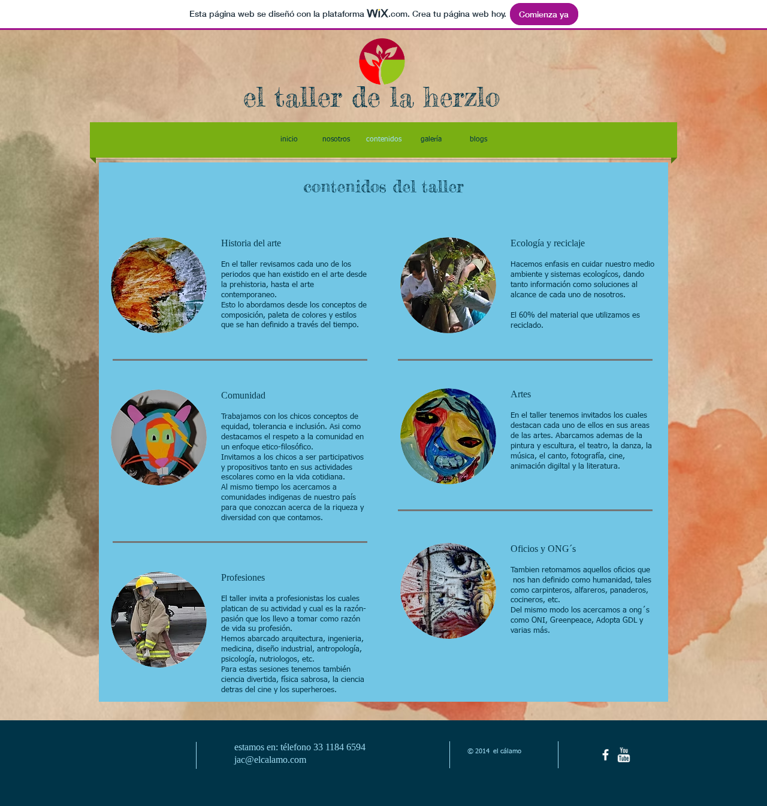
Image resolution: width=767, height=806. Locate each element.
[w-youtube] (623, 754)
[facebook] (605, 754)
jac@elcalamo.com (270, 759)
